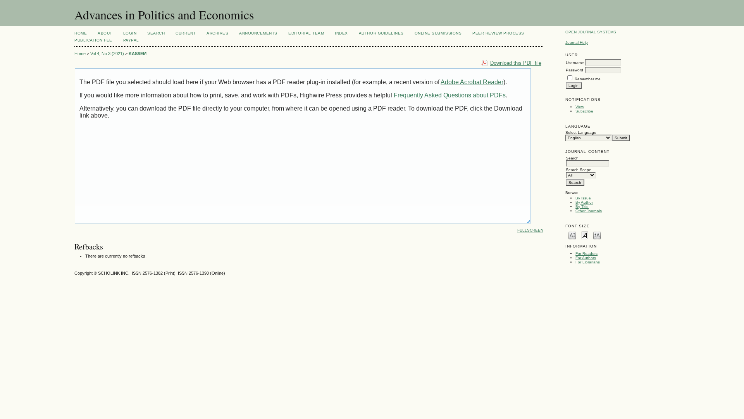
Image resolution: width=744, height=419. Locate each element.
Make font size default (585, 234)
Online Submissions (438, 33)
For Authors (585, 258)
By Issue (583, 198)
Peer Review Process (498, 33)
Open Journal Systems (590, 32)
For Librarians (587, 262)
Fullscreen (530, 230)
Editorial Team (306, 33)
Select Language (580, 132)
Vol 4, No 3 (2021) (107, 53)
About (105, 33)
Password (574, 70)
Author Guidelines (381, 33)
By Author (584, 202)
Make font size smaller (572, 234)
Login (130, 33)
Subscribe (584, 111)
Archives (217, 33)
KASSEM (137, 53)
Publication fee (93, 40)
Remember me (588, 79)
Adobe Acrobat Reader (472, 82)
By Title (582, 206)
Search (156, 33)
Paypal (131, 40)
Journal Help (576, 42)
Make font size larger (597, 234)
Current (186, 33)
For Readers (586, 253)
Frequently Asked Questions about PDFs (450, 95)
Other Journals (588, 211)
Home (80, 33)
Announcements (258, 33)
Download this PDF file (515, 63)
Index (341, 33)
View (579, 107)
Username (575, 63)
